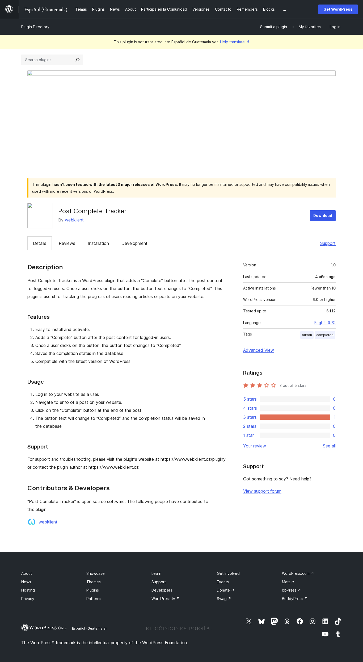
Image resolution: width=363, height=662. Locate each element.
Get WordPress (338, 9)
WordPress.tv (165, 598)
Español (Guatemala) (89, 628)
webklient (74, 220)
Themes (93, 582)
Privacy (27, 598)
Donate (225, 590)
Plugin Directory (35, 26)
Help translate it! (234, 42)
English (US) (325, 322)
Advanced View (258, 350)
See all (329, 446)
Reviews (67, 243)
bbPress (291, 590)
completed (325, 335)
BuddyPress (295, 598)
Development (134, 243)
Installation (98, 243)
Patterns (93, 598)
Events (223, 582)
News (26, 582)
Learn (156, 573)
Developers (161, 590)
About (26, 573)
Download (322, 215)
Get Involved (228, 573)
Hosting (28, 590)
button (307, 335)
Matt (288, 582)
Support (328, 243)
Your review (254, 446)
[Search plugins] (77, 60)
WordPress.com (298, 573)
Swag (224, 598)
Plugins (92, 590)
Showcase (95, 573)
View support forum (262, 491)
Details (39, 243)
